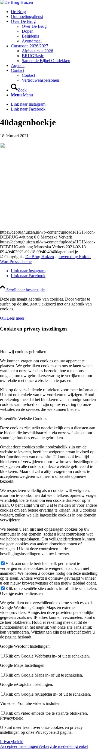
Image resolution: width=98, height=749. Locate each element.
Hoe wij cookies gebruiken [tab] (23, 351)
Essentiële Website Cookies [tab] (23, 418)
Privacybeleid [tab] (11, 718)
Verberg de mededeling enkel (63, 746)
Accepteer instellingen (19, 746)
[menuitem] (54, 11)
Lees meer (15, 318)
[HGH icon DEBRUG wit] (16, 2)
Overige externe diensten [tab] (21, 593)
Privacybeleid (11, 741)
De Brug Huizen (39, 256)
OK (3, 318)
